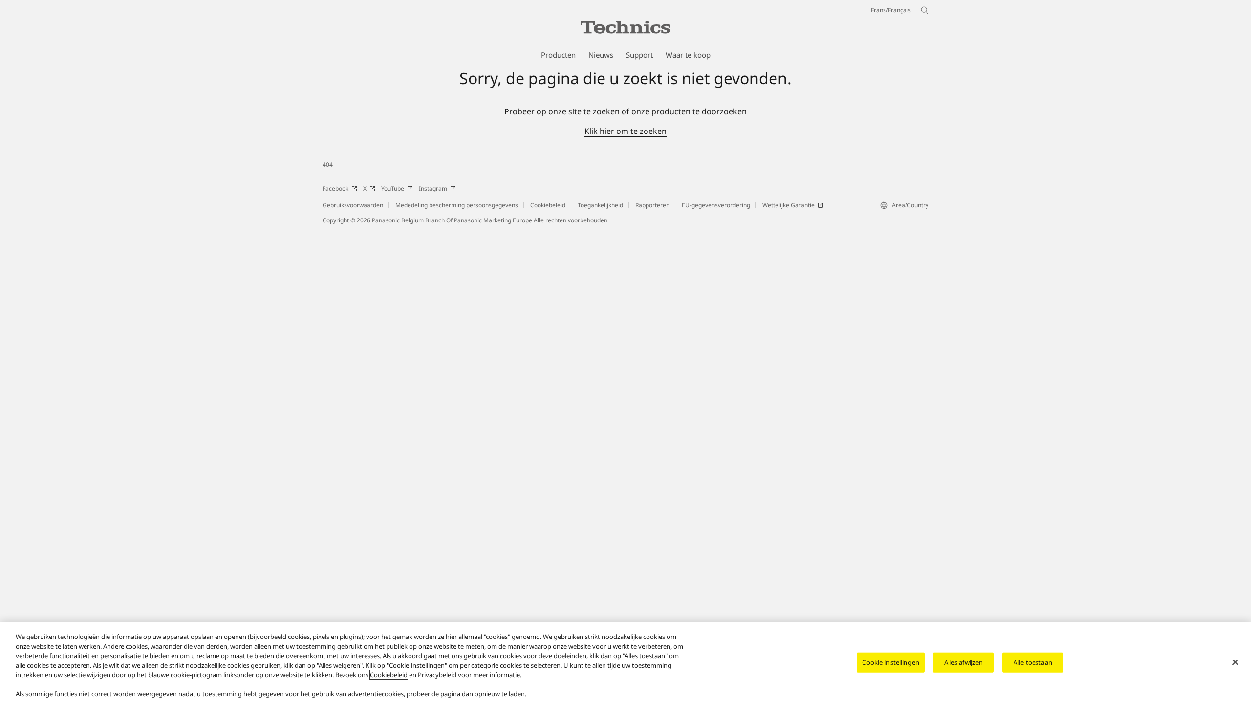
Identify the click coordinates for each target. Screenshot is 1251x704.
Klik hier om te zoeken (625, 131)
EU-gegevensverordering (716, 205)
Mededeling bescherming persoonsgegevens (456, 205)
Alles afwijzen (963, 662)
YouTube (392, 188)
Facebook (335, 188)
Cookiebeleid (547, 205)
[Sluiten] (1235, 662)
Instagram (433, 188)
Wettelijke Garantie (788, 205)
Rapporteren (652, 205)
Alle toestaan (1033, 662)
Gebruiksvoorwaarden (353, 205)
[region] (625, 663)
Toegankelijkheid (600, 205)
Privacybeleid (437, 674)
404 (328, 164)
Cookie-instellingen (890, 662)
